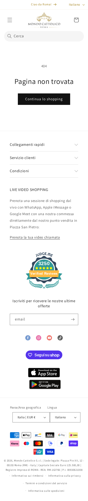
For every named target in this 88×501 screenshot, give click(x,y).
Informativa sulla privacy (64, 475)
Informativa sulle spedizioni (46, 490)
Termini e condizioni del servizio (46, 483)
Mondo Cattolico (24, 460)
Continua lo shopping (44, 99)
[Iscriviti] (72, 319)
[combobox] (44, 36)
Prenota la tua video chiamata (35, 237)
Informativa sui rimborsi (28, 475)
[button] (9, 20)
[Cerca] (9, 36)
